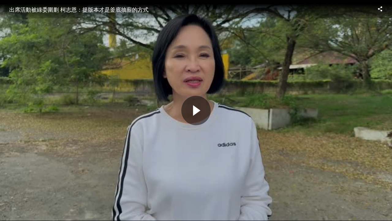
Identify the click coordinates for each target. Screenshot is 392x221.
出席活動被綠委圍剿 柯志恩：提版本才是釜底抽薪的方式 (79, 9)
